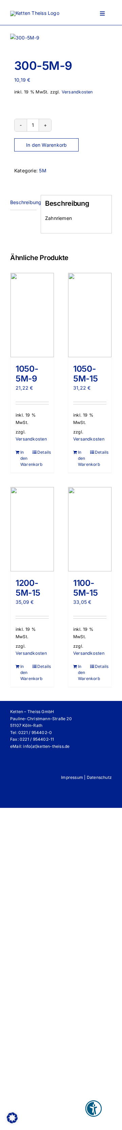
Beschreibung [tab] (23, 202)
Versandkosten (77, 91)
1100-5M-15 (85, 588)
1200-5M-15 (28, 588)
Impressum (72, 777)
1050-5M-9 (27, 374)
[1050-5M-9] (32, 315)
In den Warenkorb (46, 145)
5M (42, 170)
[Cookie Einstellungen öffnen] (12, 1121)
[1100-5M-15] (89, 529)
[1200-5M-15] (32, 529)
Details (43, 452)
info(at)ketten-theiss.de (46, 746)
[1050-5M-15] (89, 315)
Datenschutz (99, 777)
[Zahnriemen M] (61, 38)
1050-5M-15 (85, 374)
